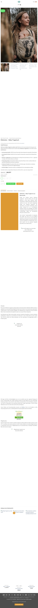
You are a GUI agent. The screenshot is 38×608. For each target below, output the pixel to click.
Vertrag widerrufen (19, 604)
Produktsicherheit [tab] (21, 190)
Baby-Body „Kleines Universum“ (31, 587)
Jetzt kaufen (19, 183)
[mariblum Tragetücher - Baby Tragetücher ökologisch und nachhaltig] (19, 2)
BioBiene (23, 407)
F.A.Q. (23, 597)
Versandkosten (22, 143)
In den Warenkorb (10, 183)
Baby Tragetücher (4, 138)
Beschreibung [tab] (3, 190)
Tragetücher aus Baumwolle (15, 138)
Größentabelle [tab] (10, 190)
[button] (1, 1)
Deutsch (34, 1)
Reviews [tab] (15, 190)
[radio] (2, 178)
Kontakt (26, 597)
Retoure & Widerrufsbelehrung (16, 597)
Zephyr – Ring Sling (6, 586)
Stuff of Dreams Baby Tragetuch (19, 589)
